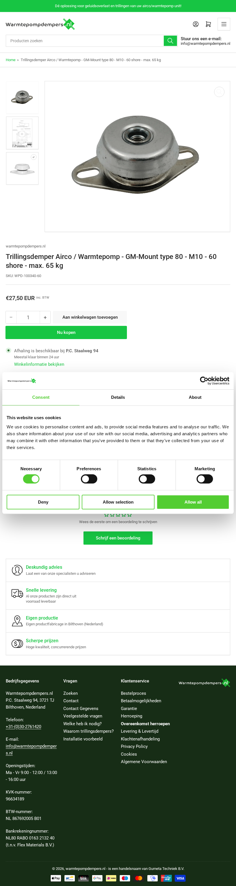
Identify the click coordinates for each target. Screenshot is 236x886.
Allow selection (118, 502)
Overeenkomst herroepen (145, 723)
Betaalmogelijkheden (141, 700)
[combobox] (92, 41)
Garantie (129, 708)
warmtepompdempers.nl (25, 246)
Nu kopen (66, 332)
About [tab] (195, 397)
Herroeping (131, 716)
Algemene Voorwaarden (144, 761)
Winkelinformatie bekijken (39, 364)
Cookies (129, 754)
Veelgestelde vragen (82, 716)
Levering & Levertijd (139, 731)
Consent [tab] (41, 397)
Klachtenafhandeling (140, 739)
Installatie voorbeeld (82, 739)
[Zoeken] (170, 41)
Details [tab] (118, 397)
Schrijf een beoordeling (118, 538)
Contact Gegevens (80, 708)
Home (11, 60)
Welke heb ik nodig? (82, 723)
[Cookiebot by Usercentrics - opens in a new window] (204, 380)
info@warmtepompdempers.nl (205, 43)
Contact (71, 700)
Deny (43, 502)
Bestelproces (133, 693)
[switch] (89, 478)
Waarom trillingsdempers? (88, 731)
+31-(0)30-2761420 (23, 726)
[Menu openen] (224, 24)
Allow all (193, 502)
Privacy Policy (134, 746)
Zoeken (70, 693)
